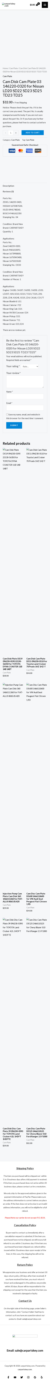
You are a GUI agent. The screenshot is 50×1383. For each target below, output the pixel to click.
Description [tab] (8, 186)
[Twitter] (21, 1377)
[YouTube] (15, 1377)
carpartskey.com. (25, 1369)
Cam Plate (13, 68)
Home (5, 68)
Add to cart (33, 132)
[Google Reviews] (35, 1377)
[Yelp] (41, 1377)
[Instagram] (28, 1377)
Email (9, 403)
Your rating (13, 366)
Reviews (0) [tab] (8, 191)
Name (9, 392)
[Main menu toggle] (45, 5)
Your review (13, 373)
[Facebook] (8, 1377)
